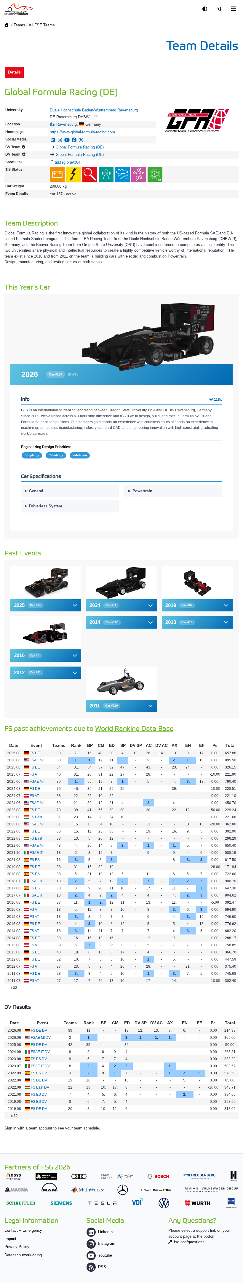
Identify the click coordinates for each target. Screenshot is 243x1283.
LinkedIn (105, 1232)
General (36, 491)
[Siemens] (61, 1203)
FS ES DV (39, 1059)
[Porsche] (156, 1190)
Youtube (105, 1255)
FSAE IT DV (40, 1052)
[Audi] (79, 1176)
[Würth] (197, 1203)
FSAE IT (36, 853)
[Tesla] (102, 1203)
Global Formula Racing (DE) (80, 147)
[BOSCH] (158, 1176)
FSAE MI (37, 760)
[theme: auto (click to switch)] (206, 9)
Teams (19, 25)
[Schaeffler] (21, 1203)
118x (217, 399)
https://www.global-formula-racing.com (82, 132)
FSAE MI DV (41, 1038)
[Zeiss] (231, 1203)
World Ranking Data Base (134, 728)
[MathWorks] (87, 1190)
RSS (102, 1267)
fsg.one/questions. (190, 1242)
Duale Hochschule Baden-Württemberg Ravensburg (94, 110)
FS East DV (40, 1087)
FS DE (35, 753)
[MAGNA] (16, 1189)
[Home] (18, 9)
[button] (121, 374)
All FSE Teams (42, 25)
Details (14, 72)
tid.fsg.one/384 (67, 162)
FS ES (35, 860)
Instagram (106, 1243)
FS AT (34, 774)
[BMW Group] (117, 1176)
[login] (220, 9)
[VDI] (137, 1201)
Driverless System (45, 506)
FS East (36, 817)
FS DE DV (39, 1030)
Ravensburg (66, 124)
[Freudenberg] (199, 1176)
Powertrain (142, 491)
